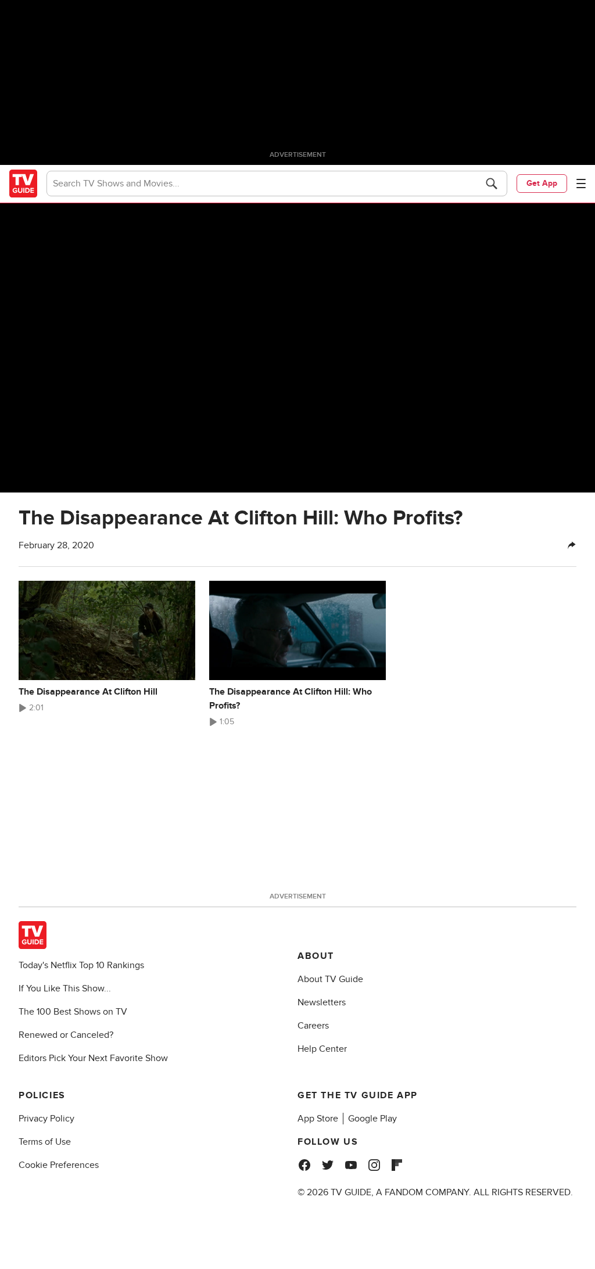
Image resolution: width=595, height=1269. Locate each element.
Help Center (322, 1049)
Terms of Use (45, 1142)
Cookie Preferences (59, 1165)
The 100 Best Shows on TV (73, 1012)
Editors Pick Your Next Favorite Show (93, 1058)
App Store (318, 1118)
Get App (541, 183)
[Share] (571, 545)
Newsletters (322, 1002)
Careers (313, 1025)
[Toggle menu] (581, 183)
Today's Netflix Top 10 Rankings (81, 965)
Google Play (372, 1118)
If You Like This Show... (65, 988)
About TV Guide (330, 979)
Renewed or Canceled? (66, 1035)
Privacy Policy (46, 1118)
